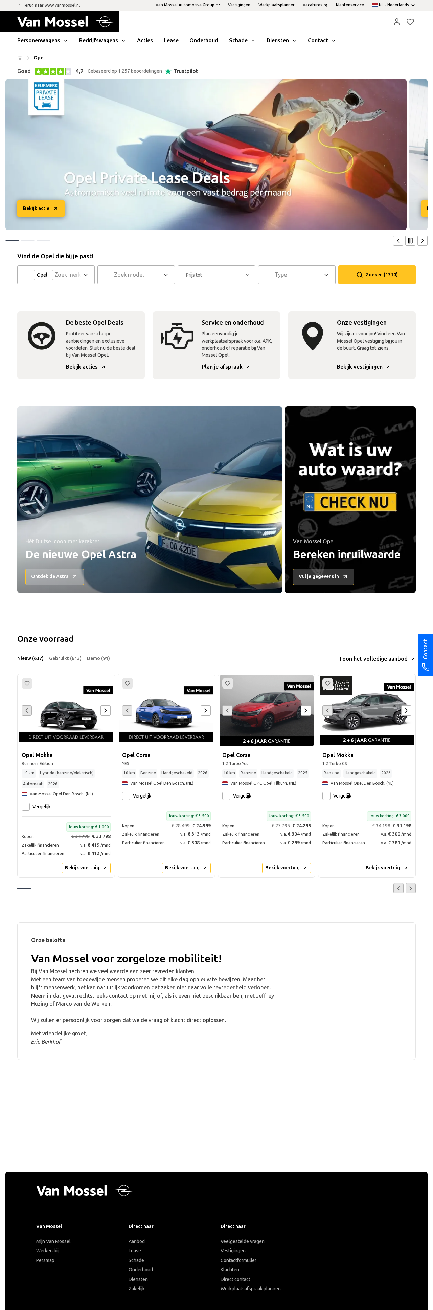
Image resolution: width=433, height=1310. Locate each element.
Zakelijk (137, 1289)
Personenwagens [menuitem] (38, 40)
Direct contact (235, 1279)
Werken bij (47, 1251)
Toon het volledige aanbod (373, 659)
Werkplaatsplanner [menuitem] (276, 5)
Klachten (230, 1270)
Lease (135, 1251)
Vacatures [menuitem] (312, 5)
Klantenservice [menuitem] (350, 5)
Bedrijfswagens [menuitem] (98, 40)
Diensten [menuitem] (278, 40)
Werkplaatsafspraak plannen (251, 1289)
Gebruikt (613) (65, 658)
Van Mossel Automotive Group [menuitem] (185, 5)
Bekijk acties (82, 367)
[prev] (398, 241)
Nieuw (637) (30, 658)
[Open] (87, 274)
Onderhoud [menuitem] (203, 40)
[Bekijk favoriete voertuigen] (410, 21)
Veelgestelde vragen (243, 1241)
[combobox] (67, 275)
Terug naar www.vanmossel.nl (51, 5)
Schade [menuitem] (238, 40)
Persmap (45, 1260)
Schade (136, 1260)
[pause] (410, 241)
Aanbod (137, 1241)
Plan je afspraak (222, 367)
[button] (396, 21)
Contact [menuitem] (318, 40)
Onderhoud (141, 1270)
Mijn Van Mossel (53, 1241)
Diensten (138, 1279)
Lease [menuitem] (171, 40)
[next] (422, 241)
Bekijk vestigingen (360, 367)
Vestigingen (233, 1251)
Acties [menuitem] (145, 40)
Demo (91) (98, 658)
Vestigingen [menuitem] (239, 5)
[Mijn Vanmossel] (396, 21)
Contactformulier (238, 1260)
